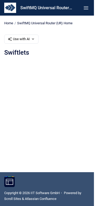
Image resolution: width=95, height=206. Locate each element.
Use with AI (21, 39)
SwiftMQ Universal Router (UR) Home (45, 23)
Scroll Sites (12, 199)
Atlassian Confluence (40, 199)
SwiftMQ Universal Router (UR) (46, 7)
